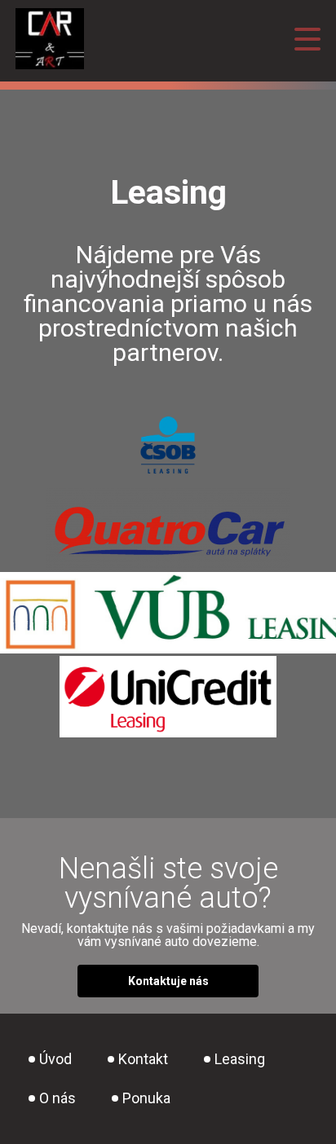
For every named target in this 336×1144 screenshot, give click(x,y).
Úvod (55, 1058)
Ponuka (146, 1098)
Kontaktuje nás (168, 981)
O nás (57, 1098)
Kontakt (143, 1058)
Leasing (239, 1058)
